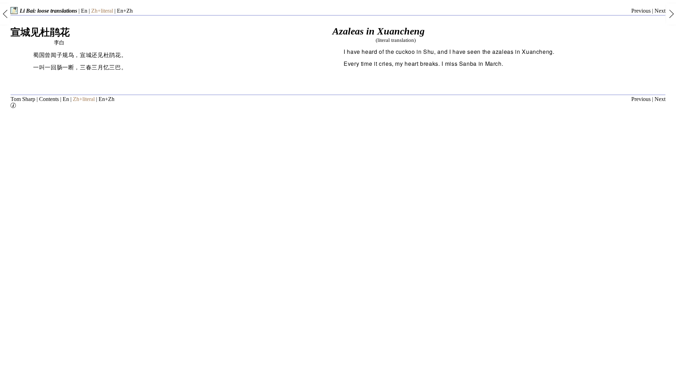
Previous (641, 11)
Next (660, 11)
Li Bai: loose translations (48, 11)
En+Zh (125, 11)
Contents (49, 99)
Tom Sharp (23, 99)
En (84, 11)
